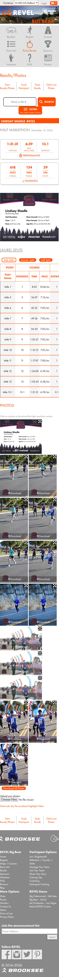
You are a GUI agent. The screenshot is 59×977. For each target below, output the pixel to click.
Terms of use (6, 913)
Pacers (3, 899)
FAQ (2, 881)
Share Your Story (38, 874)
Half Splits (46, 260)
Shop (2, 896)
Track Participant (24, 86)
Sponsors (4, 874)
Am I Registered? (38, 856)
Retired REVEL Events (40, 906)
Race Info (5, 867)
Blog (2, 887)
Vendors (4, 903)
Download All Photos (13, 788)
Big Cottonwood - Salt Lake (43, 896)
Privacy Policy (7, 917)
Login (44, 3)
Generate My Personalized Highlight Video (22, 806)
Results (3, 870)
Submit (52, 937)
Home (3, 856)
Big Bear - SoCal (38, 899)
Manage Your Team (39, 867)
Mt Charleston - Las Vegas (43, 903)
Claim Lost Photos (51, 86)
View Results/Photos (7, 86)
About (3, 910)
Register (4, 860)
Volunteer (5, 877)
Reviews (4, 884)
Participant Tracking (39, 884)
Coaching (34, 881)
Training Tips (36, 877)
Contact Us (5, 906)
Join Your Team (37, 870)
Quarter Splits (28, 260)
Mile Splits (9, 260)
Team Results (37, 86)
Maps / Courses (8, 863)
